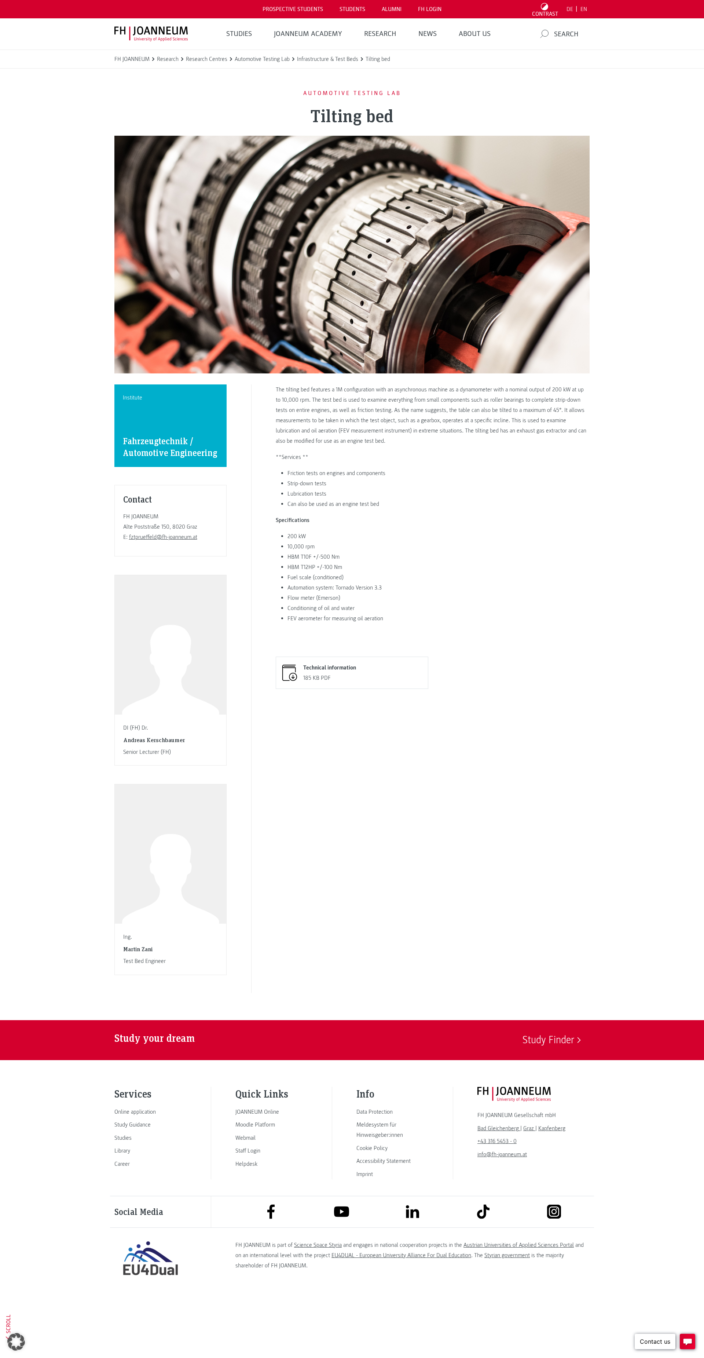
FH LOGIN (429, 9)
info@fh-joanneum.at (502, 1154)
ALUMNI (392, 9)
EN (583, 9)
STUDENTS (352, 9)
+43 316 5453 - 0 (497, 1141)
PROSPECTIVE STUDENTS (293, 9)
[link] (150, 1112)
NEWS (427, 33)
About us (475, 33)
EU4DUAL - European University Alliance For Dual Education (401, 1255)
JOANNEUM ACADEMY (308, 33)
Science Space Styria (318, 1245)
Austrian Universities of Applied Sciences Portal (518, 1245)
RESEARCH (380, 33)
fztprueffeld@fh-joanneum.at (163, 537)
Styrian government (507, 1255)
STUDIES (239, 33)
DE (569, 9)
